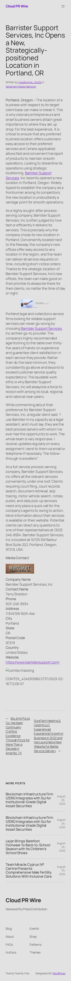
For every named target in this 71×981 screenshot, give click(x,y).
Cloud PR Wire (17, 6)
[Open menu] (63, 6)
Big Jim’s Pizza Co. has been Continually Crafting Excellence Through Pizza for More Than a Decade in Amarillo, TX (18, 735)
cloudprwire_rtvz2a (29, 82)
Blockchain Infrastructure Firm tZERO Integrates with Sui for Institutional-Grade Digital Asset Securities (29, 800)
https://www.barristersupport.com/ (33, 662)
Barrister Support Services (41, 328)
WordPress (59, 973)
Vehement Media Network (21, 86)
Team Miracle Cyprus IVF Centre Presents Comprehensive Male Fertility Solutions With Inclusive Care (29, 870)
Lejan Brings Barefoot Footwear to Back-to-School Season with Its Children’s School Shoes (28, 847)
